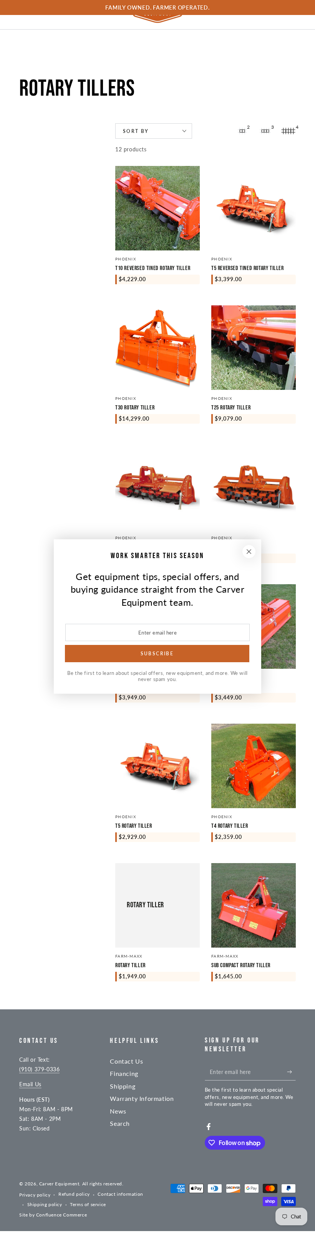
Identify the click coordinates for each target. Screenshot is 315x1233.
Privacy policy (34, 1195)
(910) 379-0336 (39, 1069)
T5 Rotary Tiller (133, 826)
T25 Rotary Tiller (230, 407)
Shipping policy (44, 1204)
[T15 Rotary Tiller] (253, 487)
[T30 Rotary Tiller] (157, 347)
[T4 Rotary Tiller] (253, 766)
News (118, 1111)
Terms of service (88, 1204)
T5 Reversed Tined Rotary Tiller (247, 268)
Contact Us (126, 1061)
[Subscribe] (291, 1071)
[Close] (248, 551)
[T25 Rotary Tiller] (253, 347)
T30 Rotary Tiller (134, 407)
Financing (124, 1073)
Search (120, 1123)
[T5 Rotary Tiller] (157, 766)
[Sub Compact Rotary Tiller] (253, 905)
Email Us (30, 1084)
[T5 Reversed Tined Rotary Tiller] (253, 208)
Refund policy (74, 1194)
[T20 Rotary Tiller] (157, 487)
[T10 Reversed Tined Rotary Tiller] (157, 208)
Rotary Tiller (130, 965)
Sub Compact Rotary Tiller (240, 965)
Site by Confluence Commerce (53, 1215)
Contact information (120, 1194)
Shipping (122, 1086)
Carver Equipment (59, 1184)
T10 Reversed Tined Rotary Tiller (152, 268)
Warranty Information (142, 1098)
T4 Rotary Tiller (229, 826)
